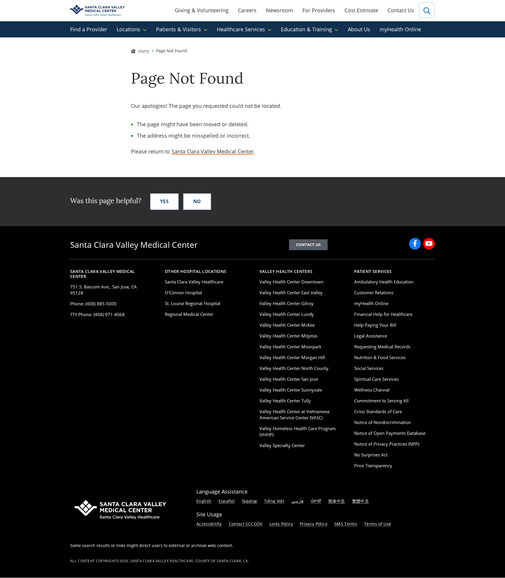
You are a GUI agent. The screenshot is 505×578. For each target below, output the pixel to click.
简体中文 (336, 501)
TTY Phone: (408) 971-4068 (97, 314)
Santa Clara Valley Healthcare (194, 282)
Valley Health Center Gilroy (287, 303)
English (204, 501)
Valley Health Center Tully (285, 401)
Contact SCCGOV (245, 524)
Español (227, 501)
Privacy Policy (313, 524)
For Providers (318, 10)
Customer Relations (373, 292)
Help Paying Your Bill (375, 325)
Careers (247, 10)
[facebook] (415, 244)
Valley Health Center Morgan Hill (292, 357)
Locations (128, 29)
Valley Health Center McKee (287, 325)
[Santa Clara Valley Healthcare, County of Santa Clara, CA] (97, 10)
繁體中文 (360, 501)
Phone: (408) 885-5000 (93, 304)
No (197, 201)
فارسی (297, 501)
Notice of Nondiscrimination (382, 422)
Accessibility (209, 524)
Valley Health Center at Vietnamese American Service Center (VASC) (295, 414)
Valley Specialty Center (282, 445)
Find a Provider (88, 29)
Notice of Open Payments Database (390, 433)
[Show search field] (427, 10)
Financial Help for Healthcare (383, 314)
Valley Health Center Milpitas (288, 336)
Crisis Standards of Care (378, 411)
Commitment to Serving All (381, 401)
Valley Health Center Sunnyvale (291, 390)
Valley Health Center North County (294, 368)
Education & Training (306, 29)
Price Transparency (373, 465)
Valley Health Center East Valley (291, 292)
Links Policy (281, 524)
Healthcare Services (241, 29)
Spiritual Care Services (376, 379)
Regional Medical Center (189, 314)
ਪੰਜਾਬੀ (316, 501)
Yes (164, 201)
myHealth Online (400, 29)
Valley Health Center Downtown (292, 282)
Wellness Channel (372, 390)
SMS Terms (345, 524)
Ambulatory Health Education (384, 282)
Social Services (368, 368)
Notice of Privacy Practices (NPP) (386, 444)
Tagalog (249, 501)
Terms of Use (377, 524)
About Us (359, 29)
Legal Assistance (370, 336)
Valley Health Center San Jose (289, 379)
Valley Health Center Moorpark (290, 346)
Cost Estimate (361, 10)
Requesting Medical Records (382, 346)
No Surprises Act (371, 455)
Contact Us (401, 10)
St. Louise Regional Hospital (192, 303)
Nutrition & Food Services (380, 357)
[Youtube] (429, 244)
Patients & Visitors (178, 29)
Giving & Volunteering (202, 10)
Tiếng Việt (274, 501)
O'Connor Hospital (183, 292)
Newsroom (279, 10)
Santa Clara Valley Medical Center (213, 151)
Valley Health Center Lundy (287, 314)
